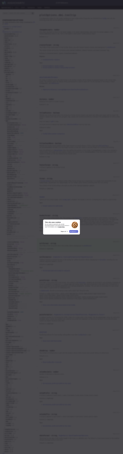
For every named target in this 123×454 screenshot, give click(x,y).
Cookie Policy (61, 226)
